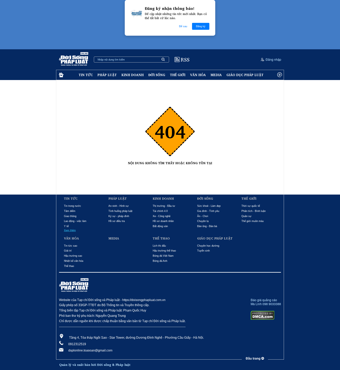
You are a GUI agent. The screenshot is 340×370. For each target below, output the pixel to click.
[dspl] (60, 75)
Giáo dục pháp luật (244, 74)
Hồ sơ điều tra (116, 221)
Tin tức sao (70, 245)
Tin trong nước (72, 205)
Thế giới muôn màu (252, 221)
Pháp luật (107, 74)
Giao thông (70, 216)
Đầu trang (253, 358)
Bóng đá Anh (160, 260)
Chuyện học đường (208, 245)
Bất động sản (160, 226)
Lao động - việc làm (75, 221)
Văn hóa (198, 74)
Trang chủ (170, 167)
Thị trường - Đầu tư (164, 205)
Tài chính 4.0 (160, 211)
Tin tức (86, 74)
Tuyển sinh (203, 250)
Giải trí (68, 250)
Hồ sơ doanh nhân (163, 221)
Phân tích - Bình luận (253, 211)
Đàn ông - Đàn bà (207, 226)
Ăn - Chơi (202, 216)
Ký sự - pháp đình (118, 216)
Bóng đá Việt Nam (163, 255)
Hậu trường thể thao (164, 250)
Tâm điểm (69, 211)
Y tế (66, 226)
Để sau (183, 26)
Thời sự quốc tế (250, 205)
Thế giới (177, 74)
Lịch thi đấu (159, 245)
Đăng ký (200, 26)
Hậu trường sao (73, 255)
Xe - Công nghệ (161, 216)
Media (216, 74)
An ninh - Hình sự (118, 205)
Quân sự (246, 216)
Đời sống (156, 74)
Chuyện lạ (203, 221)
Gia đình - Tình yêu (208, 211)
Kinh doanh (132, 74)
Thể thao (69, 266)
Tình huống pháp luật (120, 211)
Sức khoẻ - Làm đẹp (209, 205)
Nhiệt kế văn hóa (73, 260)
